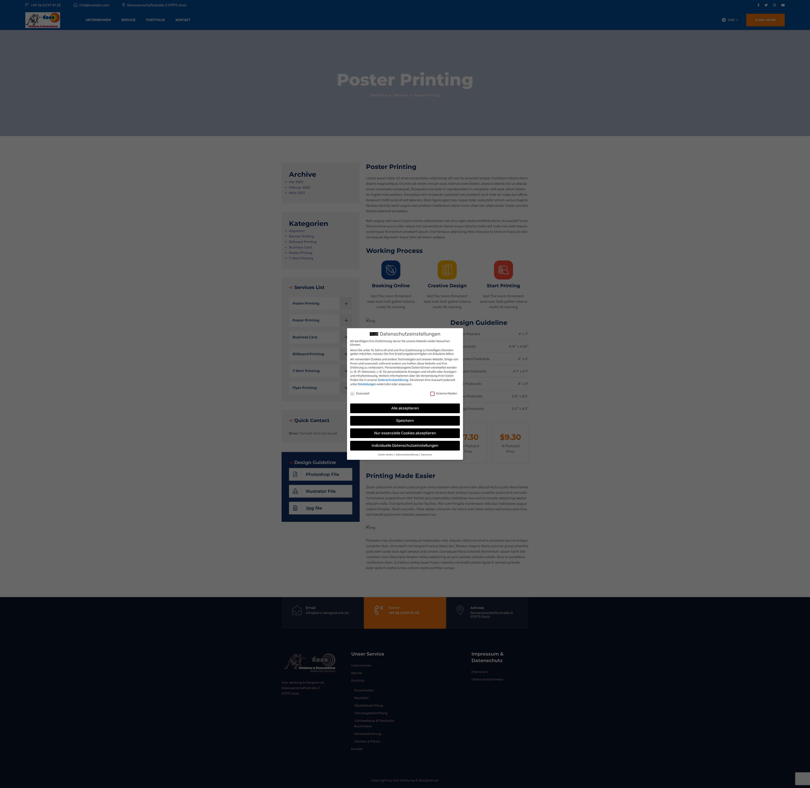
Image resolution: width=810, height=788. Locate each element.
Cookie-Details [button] (386, 454)
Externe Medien (446, 393)
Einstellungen (367, 384)
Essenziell (362, 393)
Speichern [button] (405, 420)
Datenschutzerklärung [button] (407, 454)
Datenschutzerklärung (393, 380)
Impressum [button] (426, 454)
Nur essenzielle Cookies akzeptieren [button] (405, 433)
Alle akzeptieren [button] (405, 408)
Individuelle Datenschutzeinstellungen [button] (405, 445)
